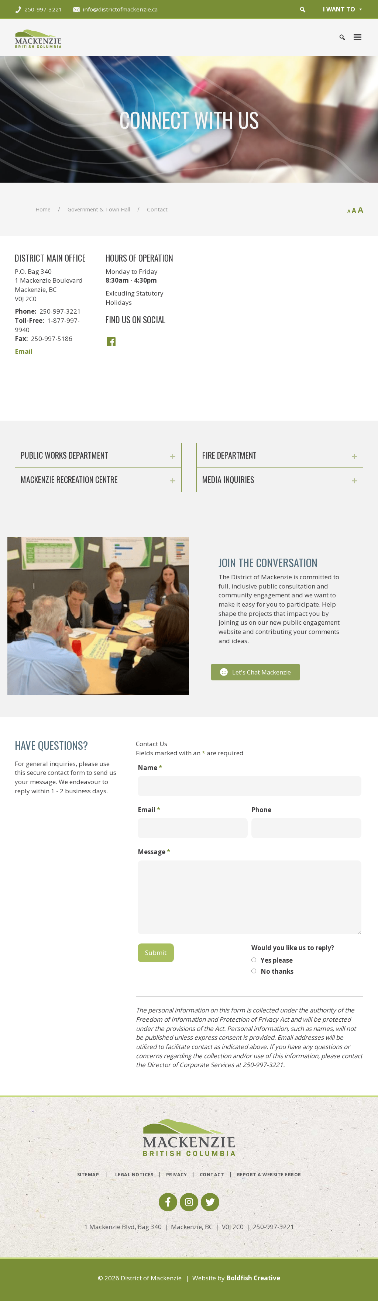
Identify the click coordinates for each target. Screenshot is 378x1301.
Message (154, 852)
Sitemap (88, 1174)
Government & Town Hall (99, 209)
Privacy (176, 1174)
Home (43, 209)
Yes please (277, 960)
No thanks (277, 971)
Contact (212, 1174)
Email (23, 351)
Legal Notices (134, 1174)
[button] (302, 9)
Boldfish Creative (253, 1278)
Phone (261, 809)
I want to (339, 9)
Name (150, 767)
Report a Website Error (269, 1174)
